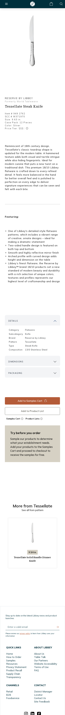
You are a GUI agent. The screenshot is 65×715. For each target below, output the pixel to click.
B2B (8, 694)
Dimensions (16, 361)
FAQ (36, 670)
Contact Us (40, 698)
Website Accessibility (45, 663)
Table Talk (40, 657)
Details (13, 321)
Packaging (15, 373)
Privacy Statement (16, 667)
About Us (39, 653)
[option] (32, 40)
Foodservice (12, 698)
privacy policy (25, 633)
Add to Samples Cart (30, 400)
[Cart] (51, 4)
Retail (9, 691)
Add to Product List (32, 410)
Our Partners (41, 660)
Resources (12, 663)
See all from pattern (32, 510)
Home (9, 653)
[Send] (58, 627)
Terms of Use (41, 667)
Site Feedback (42, 701)
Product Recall (14, 670)
